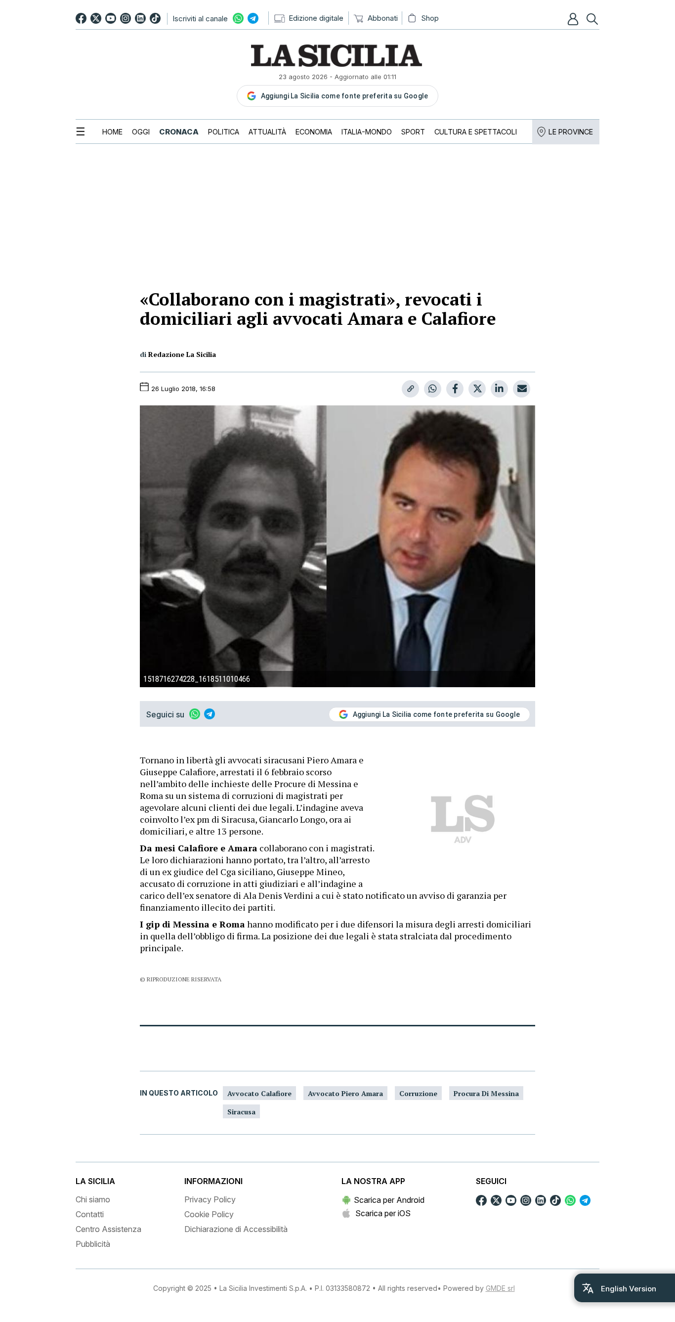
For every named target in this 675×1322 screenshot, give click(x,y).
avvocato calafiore (259, 1093)
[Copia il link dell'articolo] (410, 388)
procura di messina (486, 1093)
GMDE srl (500, 1288)
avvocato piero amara (345, 1093)
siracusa (241, 1111)
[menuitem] (112, 132)
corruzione (418, 1093)
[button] (574, 18)
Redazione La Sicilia (182, 354)
